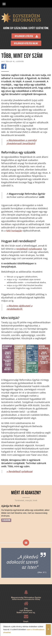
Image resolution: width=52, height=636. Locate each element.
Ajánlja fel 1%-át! (10, 506)
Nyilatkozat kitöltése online (26, 43)
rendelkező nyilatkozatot (29, 248)
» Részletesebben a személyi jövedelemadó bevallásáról (22, 142)
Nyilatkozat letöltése (24, 36)
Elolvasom (6, 520)
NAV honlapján (14, 230)
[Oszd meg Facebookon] (3, 66)
